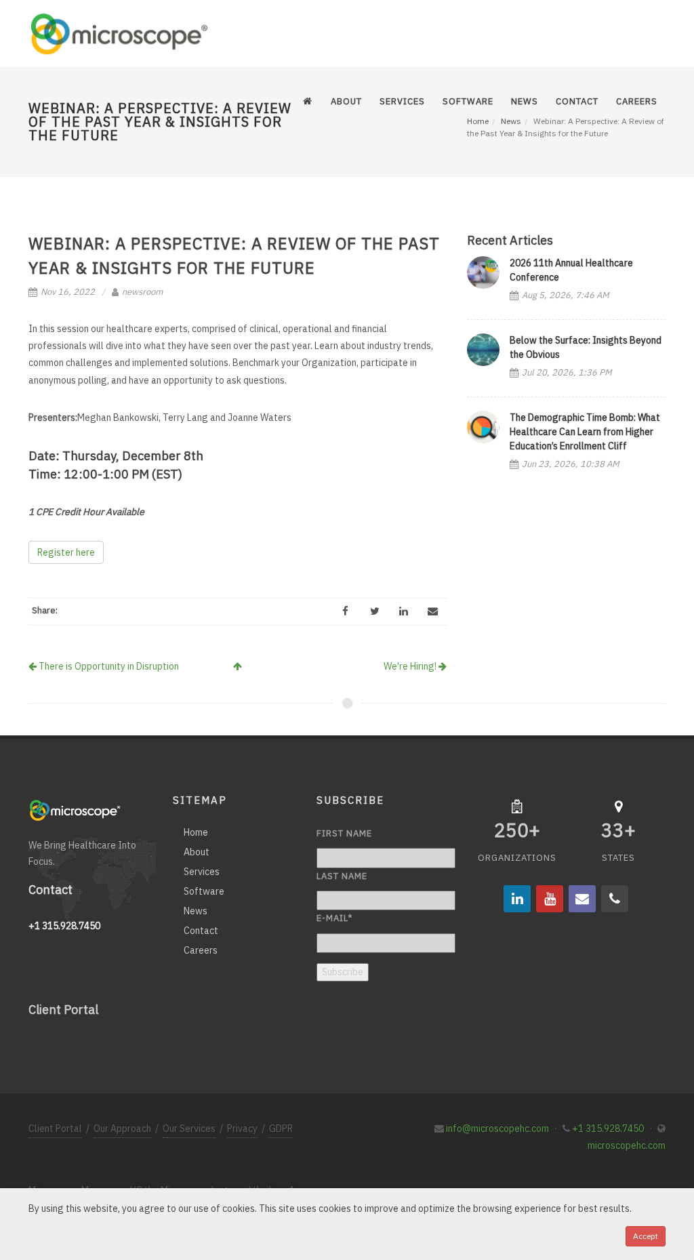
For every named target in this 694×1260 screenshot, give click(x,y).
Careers (201, 950)
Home (196, 832)
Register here (66, 552)
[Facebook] (345, 611)
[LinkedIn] (403, 611)
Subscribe (342, 972)
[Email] (433, 611)
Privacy (242, 1128)
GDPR (281, 1128)
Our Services (189, 1128)
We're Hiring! (411, 666)
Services (202, 872)
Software (204, 891)
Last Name (342, 876)
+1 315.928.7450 (608, 1128)
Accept (645, 1236)
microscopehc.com (627, 1145)
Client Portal (63, 1009)
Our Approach (122, 1128)
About (196, 852)
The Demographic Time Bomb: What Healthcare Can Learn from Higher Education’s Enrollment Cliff (585, 431)
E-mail (334, 918)
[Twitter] (374, 611)
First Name (344, 833)
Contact (201, 930)
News (195, 911)
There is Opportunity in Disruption (108, 666)
